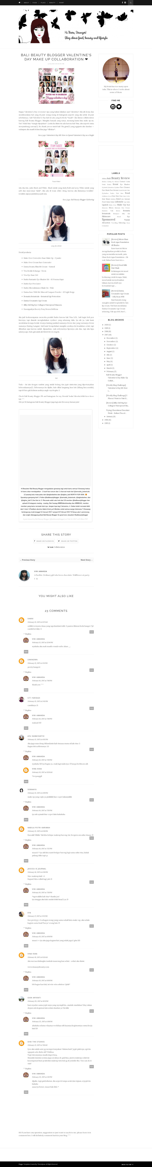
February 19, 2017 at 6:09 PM (42, 937)
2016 (106, 420)
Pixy (123, 208)
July (108, 355)
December (111, 338)
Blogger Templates (24, 1164)
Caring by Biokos (113, 181)
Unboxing (122, 223)
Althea (104, 179)
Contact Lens (125, 182)
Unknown (33, 660)
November (111, 341)
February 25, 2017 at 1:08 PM (42, 1022)
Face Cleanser (125, 187)
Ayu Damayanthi (36, 736)
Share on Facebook (45, 541)
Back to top (127, 1164)
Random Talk (107, 211)
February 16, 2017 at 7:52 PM (42, 849)
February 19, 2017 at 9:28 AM (42, 772)
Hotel (118, 199)
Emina (109, 184)
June (109, 358)
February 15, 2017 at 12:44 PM (42, 642)
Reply (91, 632)
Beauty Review (120, 178)
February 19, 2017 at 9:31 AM (38, 957)
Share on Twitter (69, 541)
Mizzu (111, 208)
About (26, 2)
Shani (30, 619)
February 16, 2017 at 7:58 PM (42, 892)
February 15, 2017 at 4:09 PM (38, 793)
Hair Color (126, 196)
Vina (77, 123)
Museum (117, 208)
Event (61, 2)
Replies (28, 634)
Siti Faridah (34, 698)
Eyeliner (117, 187)
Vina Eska (37, 769)
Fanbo (112, 193)
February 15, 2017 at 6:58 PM (38, 831)
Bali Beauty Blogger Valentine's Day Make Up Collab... (117, 378)
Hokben (113, 199)
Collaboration (59, 547)
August (109, 351)
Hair (113, 196)
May (108, 361)
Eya (29, 913)
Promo (127, 208)
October (110, 345)
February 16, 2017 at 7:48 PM (42, 681)
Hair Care (119, 196)
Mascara (105, 208)
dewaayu (32, 789)
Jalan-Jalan (110, 202)
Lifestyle (119, 201)
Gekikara (105, 196)
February (110, 371)
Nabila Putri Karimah (39, 828)
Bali (109, 178)
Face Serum (114, 190)
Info (122, 199)
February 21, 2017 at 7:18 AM (37, 1045)
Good (110, 196)
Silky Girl (126, 213)
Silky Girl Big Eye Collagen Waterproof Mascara (43, 305)
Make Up (121, 204)
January (110, 416)
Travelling (114, 223)
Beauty (52, 2)
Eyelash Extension (108, 187)
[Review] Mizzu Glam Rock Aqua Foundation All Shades (120, 242)
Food (35, 2)
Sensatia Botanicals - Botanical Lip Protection (42, 296)
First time (119, 193)
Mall (128, 205)
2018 (106, 331)
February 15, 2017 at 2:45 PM (38, 701)
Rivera (118, 211)
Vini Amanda (40, 571)
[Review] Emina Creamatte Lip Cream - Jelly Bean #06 (120, 294)
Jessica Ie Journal (37, 869)
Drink (103, 184)
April (109, 365)
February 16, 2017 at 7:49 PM (42, 760)
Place (43, 2)
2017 (106, 335)
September (111, 348)
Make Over (112, 205)
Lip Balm (127, 202)
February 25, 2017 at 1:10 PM (42, 1077)
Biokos (104, 181)
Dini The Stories (36, 1042)
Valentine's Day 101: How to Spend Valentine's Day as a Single (70, 135)
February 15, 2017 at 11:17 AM (38, 622)
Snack (119, 216)
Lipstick (105, 205)
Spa (128, 217)
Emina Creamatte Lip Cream (35, 301)
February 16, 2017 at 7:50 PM (42, 810)
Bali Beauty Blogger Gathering (82, 200)
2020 (107, 325)
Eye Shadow (125, 184)
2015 (106, 423)
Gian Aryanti (34, 998)
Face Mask (105, 190)
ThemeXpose (41, 1164)
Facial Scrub (122, 190)
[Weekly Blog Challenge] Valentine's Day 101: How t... (117, 388)
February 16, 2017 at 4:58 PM (38, 872)
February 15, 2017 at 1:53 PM (37, 663)
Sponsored (108, 219)
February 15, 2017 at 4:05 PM (38, 739)
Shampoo (116, 213)
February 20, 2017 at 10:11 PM (38, 1001)
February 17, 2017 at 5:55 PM (37, 916)
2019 (106, 328)
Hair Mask (106, 199)
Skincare (106, 216)
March (109, 368)
